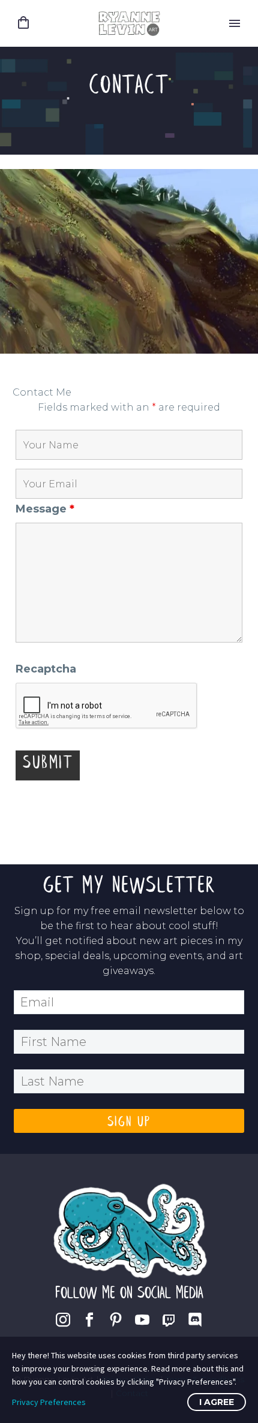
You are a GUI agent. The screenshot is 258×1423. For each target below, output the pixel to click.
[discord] (195, 1320)
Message (45, 508)
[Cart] (23, 23)
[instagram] (63, 1320)
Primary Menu (234, 23)
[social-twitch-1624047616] (168, 1320)
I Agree (216, 1402)
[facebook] (89, 1320)
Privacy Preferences (49, 1402)
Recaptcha (46, 669)
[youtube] (142, 1320)
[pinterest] (116, 1320)
